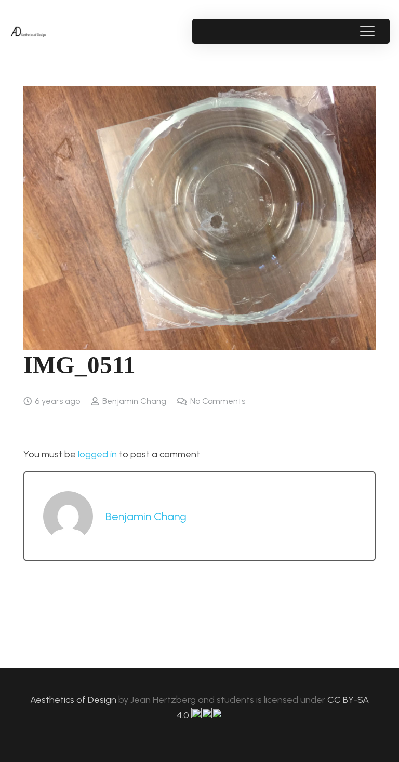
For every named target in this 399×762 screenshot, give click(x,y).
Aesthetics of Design (74, 699)
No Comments (217, 401)
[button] (367, 31)
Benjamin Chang (134, 401)
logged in (97, 454)
